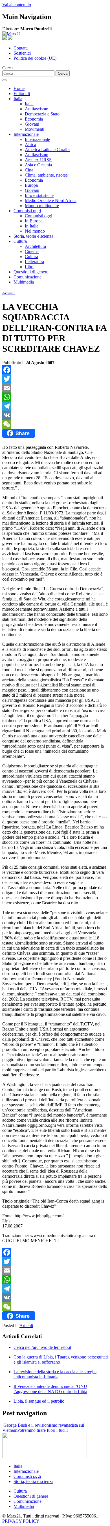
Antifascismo (36, 108)
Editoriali (22, 93)
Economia (34, 119)
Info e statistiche (39, 195)
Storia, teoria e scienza (33, 236)
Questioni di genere (31, 271)
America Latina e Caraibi (47, 149)
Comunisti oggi (27, 210)
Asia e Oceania (38, 164)
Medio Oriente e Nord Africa (50, 200)
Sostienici (22, 53)
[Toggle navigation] (4, 80)
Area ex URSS (38, 159)
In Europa (34, 220)
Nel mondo (35, 231)
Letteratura (34, 261)
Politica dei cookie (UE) (35, 58)
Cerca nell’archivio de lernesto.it (42, 1347)
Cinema (32, 251)
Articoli (8, 293)
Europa (31, 185)
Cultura (20, 241)
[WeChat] (55, 424)
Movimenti (34, 129)
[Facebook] (55, 369)
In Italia (31, 226)
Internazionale (26, 134)
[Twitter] (55, 378)
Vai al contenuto (16, 4)
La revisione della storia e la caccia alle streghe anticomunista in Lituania (55, 1374)
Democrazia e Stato (42, 113)
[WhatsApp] (55, 397)
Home (19, 88)
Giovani (32, 124)
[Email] (55, 387)
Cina (29, 170)
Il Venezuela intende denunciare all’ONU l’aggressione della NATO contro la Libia (50, 1389)
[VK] (55, 415)
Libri (29, 266)
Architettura (35, 246)
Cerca (7, 67)
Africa (30, 144)
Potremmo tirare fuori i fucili (43, 1430)
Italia (18, 98)
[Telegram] (55, 406)
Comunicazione (27, 276)
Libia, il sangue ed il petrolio (39, 1401)
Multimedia (24, 282)
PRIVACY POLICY (20, 1521)
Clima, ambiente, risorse (46, 175)
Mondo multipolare (42, 205)
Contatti (21, 48)
